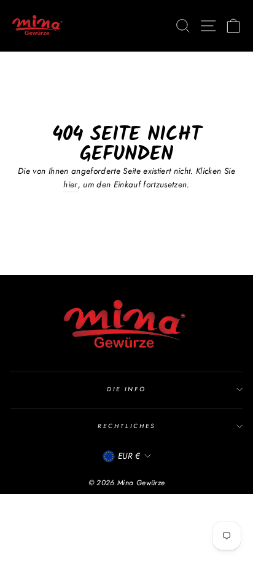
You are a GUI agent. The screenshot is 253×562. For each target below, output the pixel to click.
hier (70, 184)
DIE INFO (126, 389)
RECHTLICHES (126, 426)
